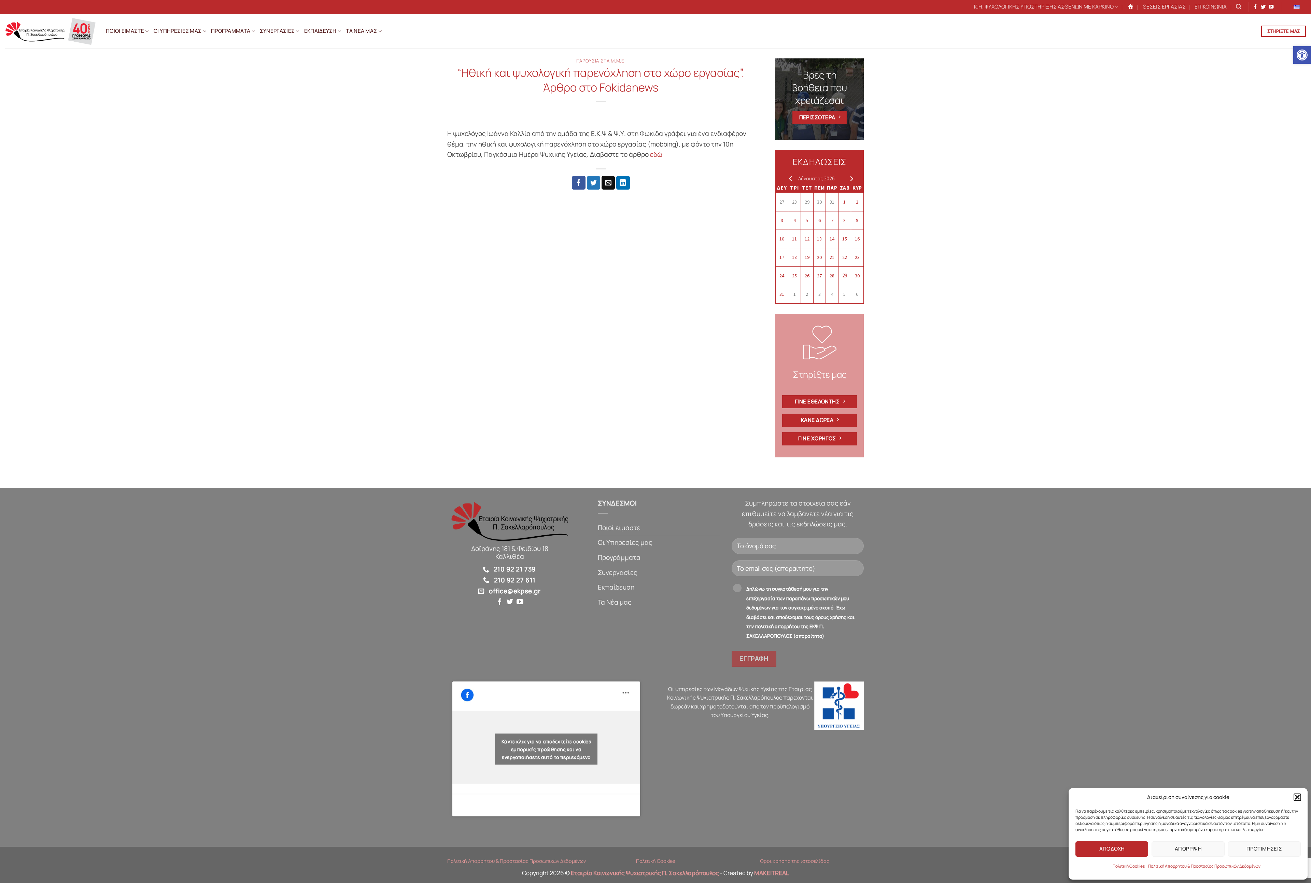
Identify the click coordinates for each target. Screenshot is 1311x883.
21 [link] (832, 257)
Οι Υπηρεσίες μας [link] (625, 542)
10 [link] (781, 239)
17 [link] (781, 257)
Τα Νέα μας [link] (615, 602)
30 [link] (819, 202)
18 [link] (794, 257)
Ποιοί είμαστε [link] (619, 527)
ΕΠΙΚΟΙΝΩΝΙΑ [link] (1211, 6)
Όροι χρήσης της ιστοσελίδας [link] (794, 861)
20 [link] (819, 257)
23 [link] (857, 257)
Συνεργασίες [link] (617, 572)
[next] (850, 178)
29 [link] (807, 202)
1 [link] (844, 202)
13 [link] (819, 239)
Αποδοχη (1112, 848)
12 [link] (807, 239)
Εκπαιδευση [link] (320, 31)
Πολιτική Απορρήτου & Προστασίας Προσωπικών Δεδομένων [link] (1204, 866)
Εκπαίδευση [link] (616, 587)
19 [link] (807, 257)
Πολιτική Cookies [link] (1129, 866)
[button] (1297, 797)
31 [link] (832, 202)
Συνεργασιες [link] (277, 31)
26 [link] (807, 276)
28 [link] (794, 202)
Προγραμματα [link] (230, 31)
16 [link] (857, 239)
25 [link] (794, 276)
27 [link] (781, 202)
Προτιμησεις (1264, 848)
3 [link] (782, 220)
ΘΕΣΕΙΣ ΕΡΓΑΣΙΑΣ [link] (1164, 6)
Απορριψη (1188, 848)
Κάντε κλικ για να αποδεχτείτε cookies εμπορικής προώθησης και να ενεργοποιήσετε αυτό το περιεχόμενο (546, 749)
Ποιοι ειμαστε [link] (125, 31)
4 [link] (794, 220)
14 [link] (832, 239)
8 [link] (844, 220)
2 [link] (857, 202)
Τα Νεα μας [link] (361, 31)
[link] (1302, 55)
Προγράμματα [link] (619, 557)
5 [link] (807, 220)
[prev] (789, 178)
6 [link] (819, 220)
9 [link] (857, 220)
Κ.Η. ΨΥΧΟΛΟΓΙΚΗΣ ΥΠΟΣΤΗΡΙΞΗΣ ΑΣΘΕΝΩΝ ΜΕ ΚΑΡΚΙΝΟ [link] (1044, 6)
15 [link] (844, 239)
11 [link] (794, 239)
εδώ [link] (657, 154)
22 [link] (844, 257)
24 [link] (781, 276)
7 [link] (832, 220)
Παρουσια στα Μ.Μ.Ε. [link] (601, 61)
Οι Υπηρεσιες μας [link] (178, 31)
